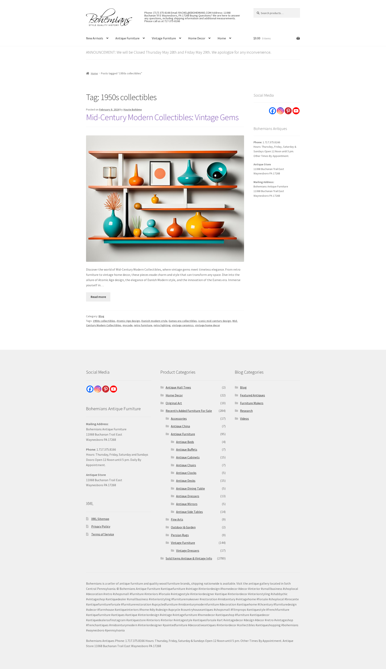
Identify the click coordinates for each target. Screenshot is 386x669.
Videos (244, 418)
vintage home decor (207, 325)
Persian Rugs (180, 535)
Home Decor (196, 38)
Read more (98, 297)
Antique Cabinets (188, 457)
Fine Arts (177, 519)
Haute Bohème (132, 109)
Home (222, 38)
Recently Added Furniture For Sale (189, 411)
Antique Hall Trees (178, 387)
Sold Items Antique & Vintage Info (189, 558)
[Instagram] (280, 110)
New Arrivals (94, 38)
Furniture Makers (251, 403)
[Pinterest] (288, 110)
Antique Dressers (187, 496)
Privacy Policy (100, 526)
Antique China (180, 426)
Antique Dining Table (190, 488)
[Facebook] (272, 110)
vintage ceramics (183, 325)
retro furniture (143, 325)
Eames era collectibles (183, 321)
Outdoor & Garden (183, 527)
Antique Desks (185, 481)
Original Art (174, 403)
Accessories (179, 418)
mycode (127, 325)
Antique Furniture (127, 38)
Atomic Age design (128, 321)
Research (246, 411)
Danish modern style (154, 321)
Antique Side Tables (189, 512)
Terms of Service (102, 534)
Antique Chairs (186, 465)
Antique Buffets (186, 449)
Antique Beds (185, 442)
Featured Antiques (252, 395)
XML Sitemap (100, 519)
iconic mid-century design (214, 321)
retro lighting (162, 325)
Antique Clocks (186, 473)
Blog (101, 316)
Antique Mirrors (186, 504)
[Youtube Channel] (296, 110)
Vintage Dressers (187, 550)
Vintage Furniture (164, 38)
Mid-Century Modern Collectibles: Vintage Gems (162, 117)
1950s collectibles (104, 321)
